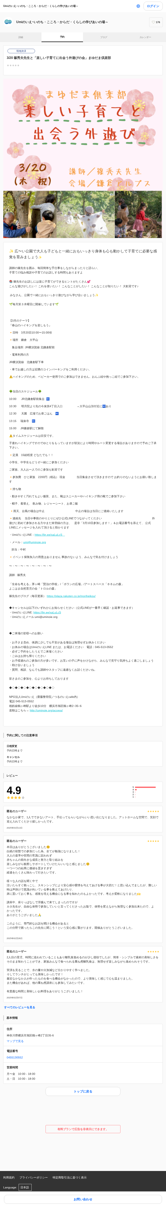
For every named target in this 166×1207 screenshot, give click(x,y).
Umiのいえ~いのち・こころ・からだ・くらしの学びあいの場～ (42, 5)
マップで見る (15, 1041)
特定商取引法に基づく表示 (70, 1177)
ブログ (103, 37)
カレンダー (145, 37)
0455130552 (15, 1057)
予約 (62, 36)
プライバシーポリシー (33, 1177)
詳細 (20, 37)
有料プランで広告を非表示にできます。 (83, 1129)
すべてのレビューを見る (19, 1007)
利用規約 (9, 1177)
